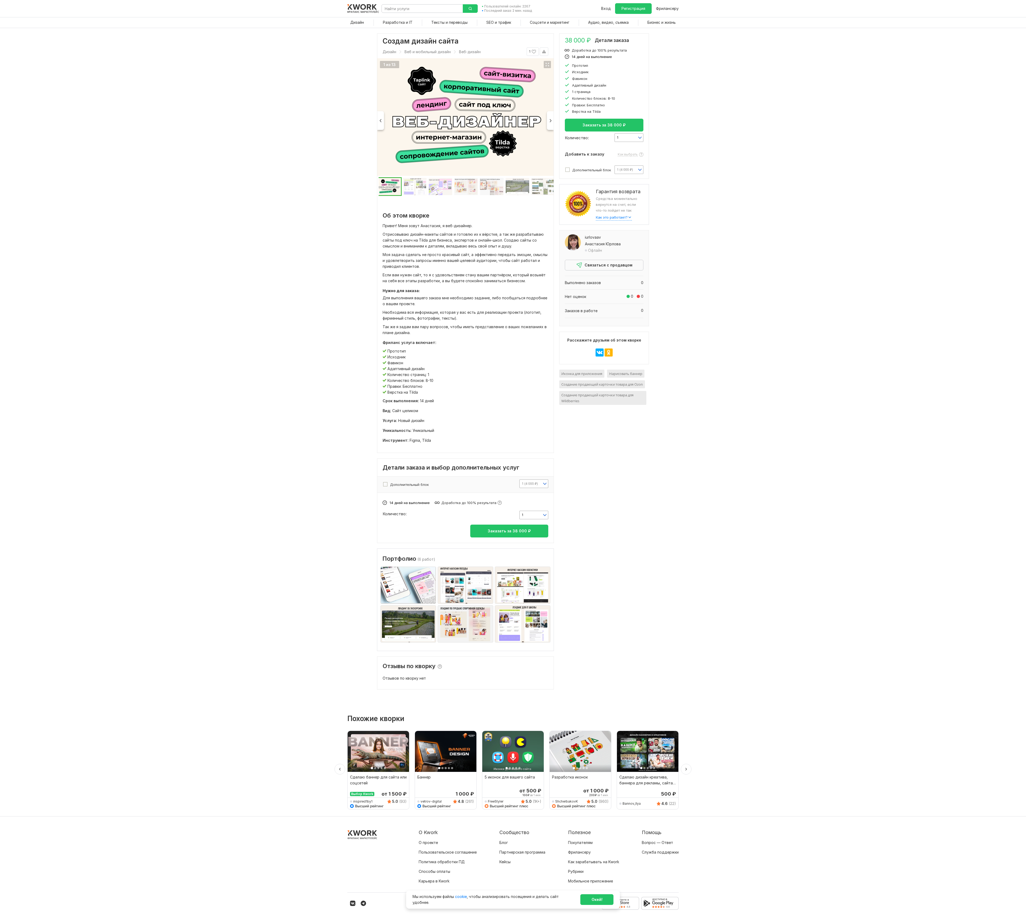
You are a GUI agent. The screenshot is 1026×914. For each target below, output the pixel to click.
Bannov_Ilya (632, 803)
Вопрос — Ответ (657, 842)
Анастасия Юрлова (603, 244)
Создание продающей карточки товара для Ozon (602, 384)
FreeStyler (495, 801)
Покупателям (580, 842)
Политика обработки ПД (442, 861)
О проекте (428, 842)
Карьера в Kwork (434, 881)
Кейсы (505, 861)
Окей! (597, 899)
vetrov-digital (431, 801)
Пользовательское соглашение (448, 852)
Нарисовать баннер (625, 373)
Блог (503, 842)
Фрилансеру (667, 8)
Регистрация (633, 8)
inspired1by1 (362, 801)
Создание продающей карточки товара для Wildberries (597, 398)
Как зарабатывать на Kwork (593, 861)
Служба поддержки (660, 852)
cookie (461, 896)
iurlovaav (593, 237)
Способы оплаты (434, 871)
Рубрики (576, 871)
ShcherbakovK (566, 801)
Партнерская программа (522, 852)
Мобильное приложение (590, 881)
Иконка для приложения (581, 373)
